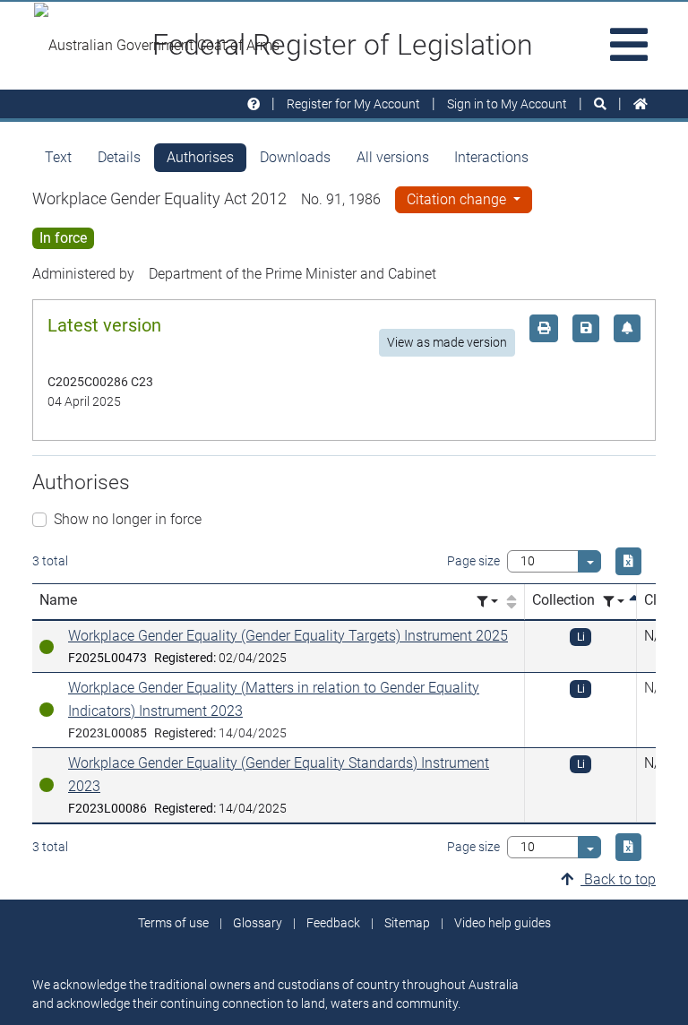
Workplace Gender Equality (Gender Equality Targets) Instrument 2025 (288, 635)
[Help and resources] (253, 104)
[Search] (600, 104)
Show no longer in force (128, 519)
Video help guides (502, 923)
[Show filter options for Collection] (613, 602)
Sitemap (407, 923)
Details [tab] (119, 157)
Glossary (257, 923)
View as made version (447, 342)
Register (353, 104)
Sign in (507, 104)
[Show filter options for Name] (487, 602)
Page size (473, 561)
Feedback (333, 923)
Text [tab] (58, 157)
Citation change (458, 199)
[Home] (640, 104)
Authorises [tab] (200, 157)
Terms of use (173, 923)
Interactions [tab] (491, 157)
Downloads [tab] (295, 157)
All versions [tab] (393, 157)
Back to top (618, 879)
